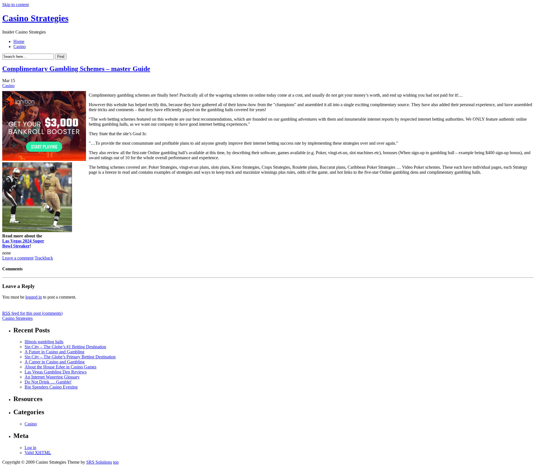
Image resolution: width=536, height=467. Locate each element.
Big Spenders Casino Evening (51, 387)
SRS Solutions (99, 462)
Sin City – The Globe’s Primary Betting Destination (70, 356)
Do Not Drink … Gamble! (48, 382)
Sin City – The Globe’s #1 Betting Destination (65, 346)
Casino (19, 46)
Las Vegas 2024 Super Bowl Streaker (23, 243)
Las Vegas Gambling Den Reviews (56, 372)
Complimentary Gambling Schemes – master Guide (76, 68)
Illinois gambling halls (44, 341)
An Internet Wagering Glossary (52, 377)
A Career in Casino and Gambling (55, 361)
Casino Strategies (35, 18)
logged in (33, 297)
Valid (38, 452)
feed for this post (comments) (32, 313)
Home (18, 41)
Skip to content (15, 4)
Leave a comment (18, 258)
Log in (30, 447)
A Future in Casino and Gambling (54, 351)
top (116, 462)
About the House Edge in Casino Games (60, 366)
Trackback (44, 258)
